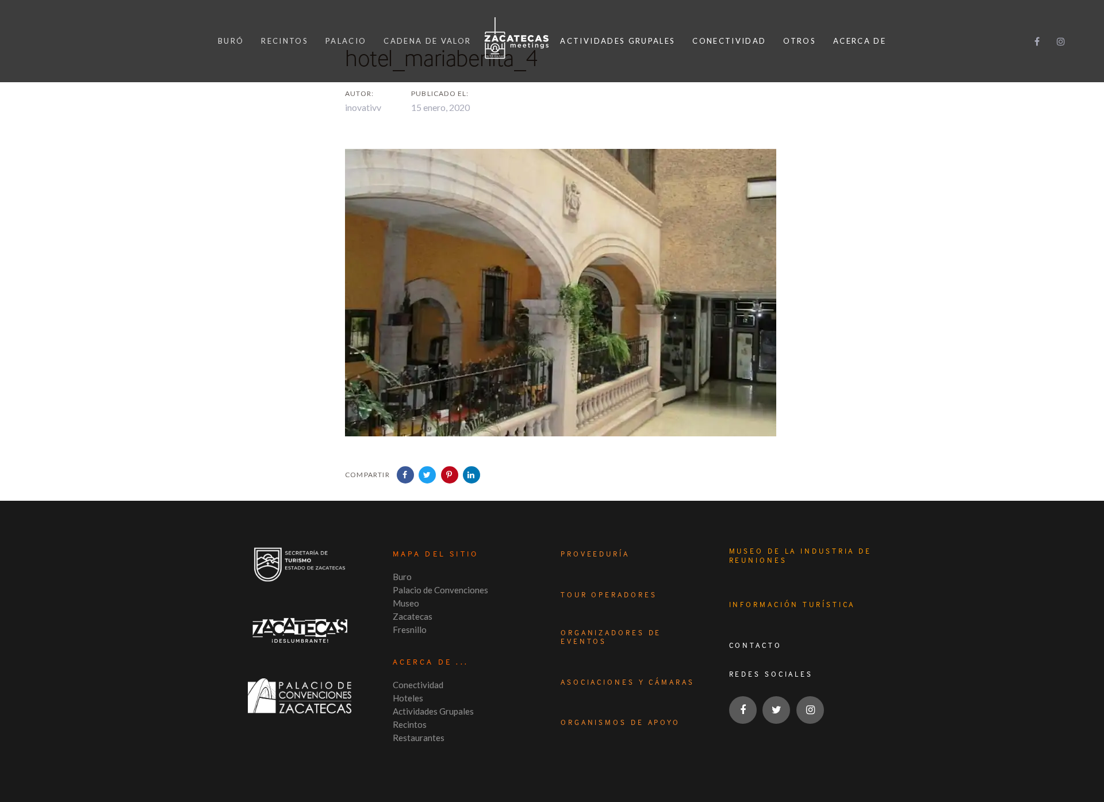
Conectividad (418, 685)
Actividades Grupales (433, 711)
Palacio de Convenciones (440, 590)
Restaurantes (418, 737)
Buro (402, 576)
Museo (406, 603)
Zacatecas (412, 616)
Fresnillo (410, 629)
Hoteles (408, 698)
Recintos (410, 724)
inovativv (363, 107)
